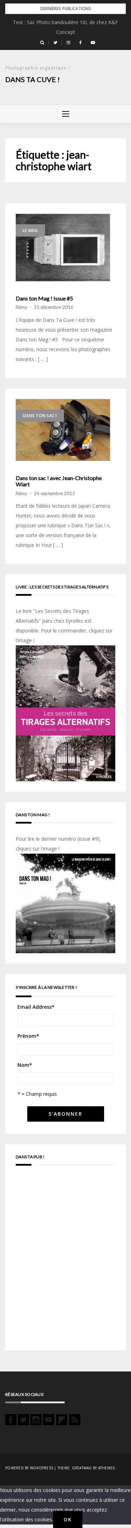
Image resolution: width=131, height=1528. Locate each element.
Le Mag (30, 230)
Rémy (21, 307)
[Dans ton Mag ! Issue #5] (63, 247)
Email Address (35, 1007)
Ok (68, 1519)
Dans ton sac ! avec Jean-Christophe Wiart (59, 481)
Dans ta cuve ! (32, 79)
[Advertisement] (65, 1261)
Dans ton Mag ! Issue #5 (44, 298)
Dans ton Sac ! (40, 416)
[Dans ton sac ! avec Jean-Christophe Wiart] (63, 430)
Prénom (28, 1036)
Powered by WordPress (29, 1467)
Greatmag (82, 1467)
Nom (24, 1065)
